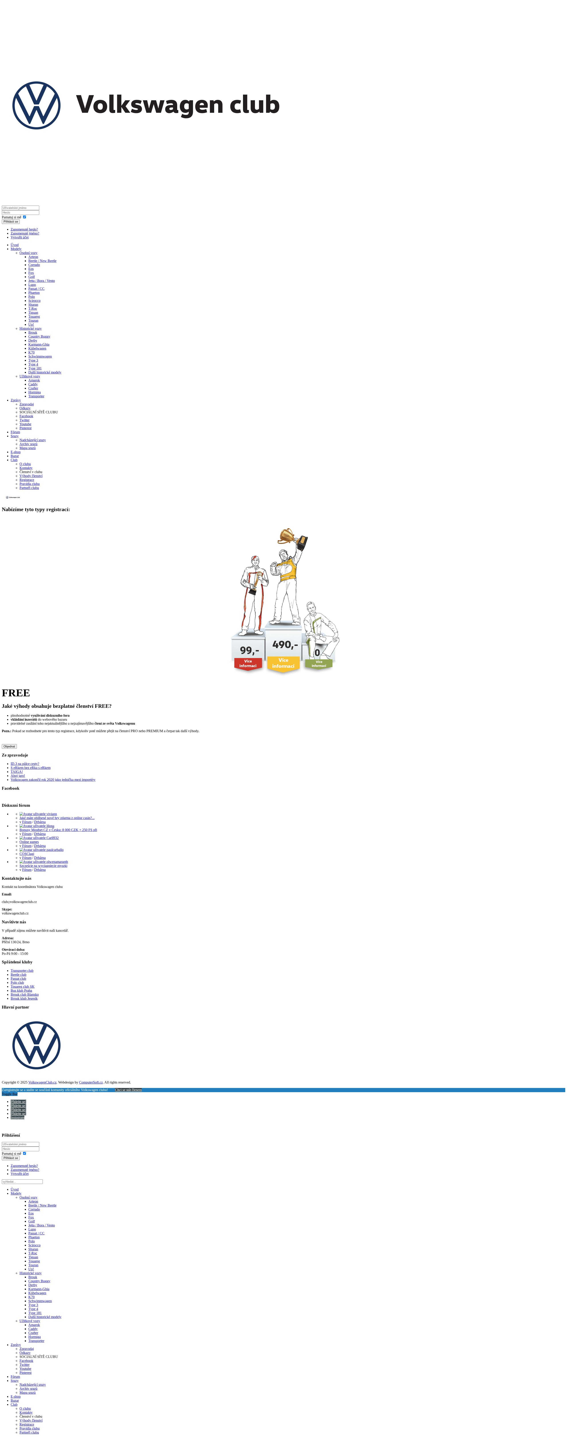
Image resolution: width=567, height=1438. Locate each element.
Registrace (26, 480)
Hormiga (34, 392)
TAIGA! (17, 772)
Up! (31, 324)
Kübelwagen (37, 348)
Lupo (32, 285)
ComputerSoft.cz (91, 1082)
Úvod (15, 245)
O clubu (25, 464)
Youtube (25, 424)
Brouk (32, 332)
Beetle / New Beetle (42, 261)
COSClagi (26, 854)
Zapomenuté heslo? (24, 229)
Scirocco (34, 300)
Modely (16, 249)
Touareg (34, 316)
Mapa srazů (27, 448)
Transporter (36, 396)
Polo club (17, 982)
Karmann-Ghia (38, 344)
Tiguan (33, 312)
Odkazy (25, 408)
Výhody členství (31, 476)
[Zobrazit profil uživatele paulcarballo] (41, 850)
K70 (31, 352)
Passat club (18, 978)
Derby (32, 340)
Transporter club (22, 970)
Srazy (15, 436)
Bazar (15, 456)
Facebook (26, 416)
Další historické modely (44, 372)
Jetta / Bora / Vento (41, 281)
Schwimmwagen (40, 356)
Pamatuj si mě (11, 217)
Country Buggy (39, 336)
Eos (31, 269)
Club (14, 460)
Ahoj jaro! (18, 776)
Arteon (33, 257)
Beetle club (18, 974)
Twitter (24, 420)
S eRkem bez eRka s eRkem (30, 768)
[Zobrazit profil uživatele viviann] (38, 814)
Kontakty (26, 468)
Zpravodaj (26, 404)
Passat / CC (36, 289)
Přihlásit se (11, 221)
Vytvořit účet (20, 237)
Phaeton (34, 293)
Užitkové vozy (29, 376)
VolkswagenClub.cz (42, 1082)
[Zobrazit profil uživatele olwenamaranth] (43, 862)
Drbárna (40, 822)
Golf (31, 277)
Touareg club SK (23, 986)
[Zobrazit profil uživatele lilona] (36, 826)
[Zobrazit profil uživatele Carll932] (39, 838)
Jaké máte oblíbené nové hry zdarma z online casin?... (57, 818)
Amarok (34, 380)
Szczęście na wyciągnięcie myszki (43, 866)
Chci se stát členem (128, 1090)
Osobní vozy (28, 253)
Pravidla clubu (29, 484)
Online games (29, 842)
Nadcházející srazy (32, 440)
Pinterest (25, 428)
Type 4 (33, 364)
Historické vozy (30, 328)
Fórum (15, 432)
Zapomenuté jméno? (25, 233)
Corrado (34, 265)
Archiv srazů (28, 444)
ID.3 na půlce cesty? (25, 764)
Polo (31, 296)
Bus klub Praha (21, 990)
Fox (31, 273)
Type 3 (33, 360)
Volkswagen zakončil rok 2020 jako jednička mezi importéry (53, 780)
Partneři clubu (29, 488)
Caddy (33, 384)
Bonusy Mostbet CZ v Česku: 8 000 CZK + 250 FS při (58, 830)
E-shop (16, 452)
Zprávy (16, 400)
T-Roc (32, 308)
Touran (33, 320)
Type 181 (35, 368)
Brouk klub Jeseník (24, 998)
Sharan (33, 304)
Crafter (33, 388)
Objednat (9, 746)
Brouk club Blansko (25, 994)
